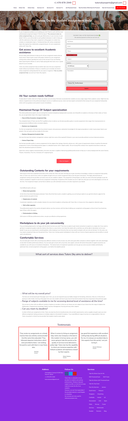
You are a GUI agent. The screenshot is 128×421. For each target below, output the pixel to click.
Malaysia (101, 390)
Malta (90, 404)
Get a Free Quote (121, 7)
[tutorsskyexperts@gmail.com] (124, 3)
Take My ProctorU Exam (108, 7)
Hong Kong (100, 394)
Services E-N (50, 7)
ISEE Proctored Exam (94, 377)
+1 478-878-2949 (62, 2)
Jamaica (104, 387)
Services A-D (40, 7)
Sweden (91, 411)
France (104, 404)
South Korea (92, 390)
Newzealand (92, 401)
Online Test (22, 7)
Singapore (91, 394)
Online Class (31, 7)
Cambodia (91, 397)
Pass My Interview (94, 387)
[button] (22, 7)
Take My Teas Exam (94, 384)
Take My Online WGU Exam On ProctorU (89, 7)
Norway (97, 404)
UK (105, 397)
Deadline (68, 63)
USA (100, 401)
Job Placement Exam (71, 7)
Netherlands (100, 408)
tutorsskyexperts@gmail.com (108, 2)
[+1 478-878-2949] (74, 3)
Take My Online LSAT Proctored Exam (99, 380)
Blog (105, 411)
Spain (105, 401)
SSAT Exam (106, 377)
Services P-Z (59, 7)
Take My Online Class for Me (96, 373)
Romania (98, 411)
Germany (91, 408)
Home (15, 7)
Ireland (99, 397)
